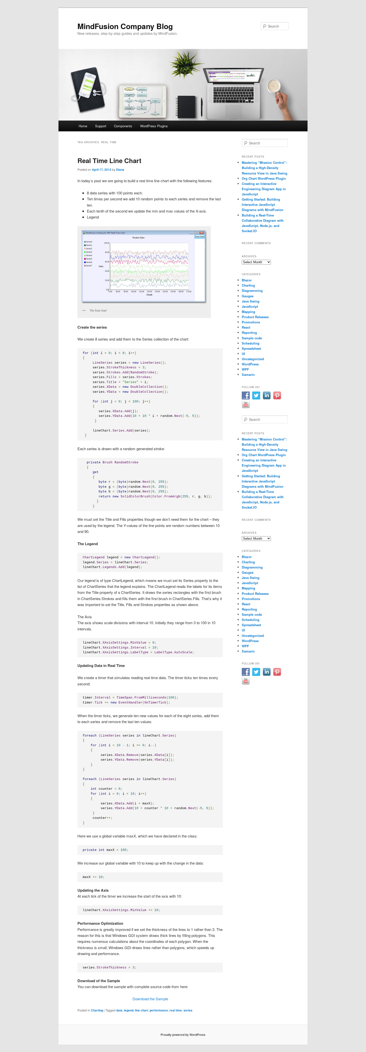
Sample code (252, 338)
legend (128, 1010)
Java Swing (250, 301)
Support (100, 126)
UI (243, 353)
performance (159, 1010)
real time (176, 1010)
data (119, 1010)
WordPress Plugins (154, 126)
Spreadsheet (251, 348)
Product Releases (255, 316)
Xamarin (248, 374)
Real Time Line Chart (109, 160)
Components (123, 126)
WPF (245, 369)
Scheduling (250, 343)
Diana (120, 169)
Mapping (248, 311)
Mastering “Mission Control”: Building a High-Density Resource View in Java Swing (264, 167)
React (246, 327)
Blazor (247, 280)
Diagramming (252, 290)
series (187, 1010)
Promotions (251, 322)
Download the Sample (150, 998)
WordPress (250, 364)
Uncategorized (253, 358)
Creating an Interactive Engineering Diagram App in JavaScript (264, 188)
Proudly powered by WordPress (183, 1034)
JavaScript (250, 306)
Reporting (249, 332)
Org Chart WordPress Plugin (264, 178)
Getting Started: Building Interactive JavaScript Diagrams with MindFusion (262, 204)
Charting (97, 1010)
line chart (141, 1010)
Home (83, 126)
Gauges (247, 296)
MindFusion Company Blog (125, 26)
